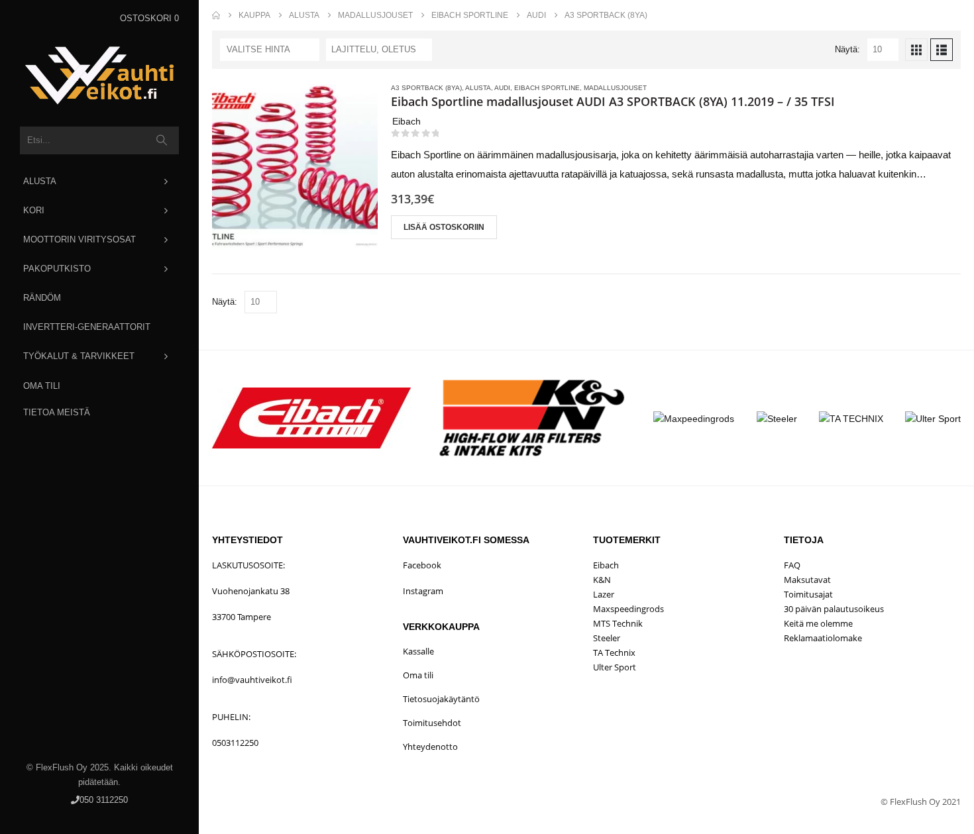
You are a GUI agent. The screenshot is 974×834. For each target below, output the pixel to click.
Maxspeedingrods (628, 609)
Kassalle (418, 651)
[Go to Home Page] (216, 15)
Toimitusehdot (432, 723)
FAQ (792, 565)
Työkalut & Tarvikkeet (79, 356)
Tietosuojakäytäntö (441, 699)
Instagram (423, 591)
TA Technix (614, 652)
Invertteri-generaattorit (86, 327)
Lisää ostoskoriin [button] (444, 227)
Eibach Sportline (547, 87)
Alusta (39, 181)
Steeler (606, 638)
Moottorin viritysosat (79, 239)
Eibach (606, 565)
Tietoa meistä (56, 412)
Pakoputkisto (57, 269)
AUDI (502, 87)
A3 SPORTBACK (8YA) (426, 87)
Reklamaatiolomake (823, 638)
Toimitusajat (808, 594)
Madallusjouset (615, 87)
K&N (602, 580)
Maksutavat (807, 580)
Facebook (422, 565)
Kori (33, 210)
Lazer (603, 594)
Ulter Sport (614, 667)
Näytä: (847, 49)
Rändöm (42, 298)
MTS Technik (618, 623)
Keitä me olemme (818, 623)
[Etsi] (162, 140)
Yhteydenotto (430, 747)
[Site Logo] (99, 75)
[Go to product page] (295, 167)
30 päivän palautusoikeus (834, 609)
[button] (916, 49)
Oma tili (41, 386)
